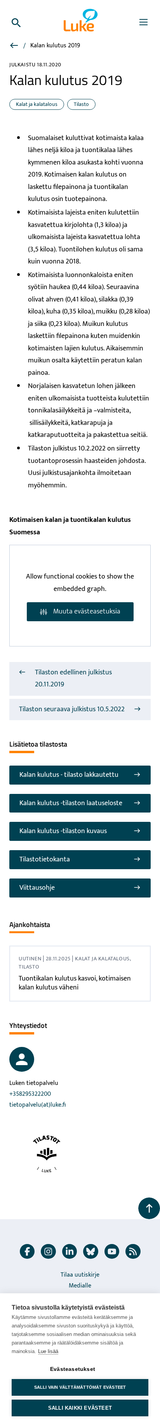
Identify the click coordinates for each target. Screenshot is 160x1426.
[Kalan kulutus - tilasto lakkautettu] (14, 47)
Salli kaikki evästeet (80, 1408)
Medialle (80, 1285)
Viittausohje (37, 888)
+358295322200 (30, 1094)
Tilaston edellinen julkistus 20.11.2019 (73, 679)
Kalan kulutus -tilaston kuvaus (63, 831)
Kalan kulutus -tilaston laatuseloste (70, 803)
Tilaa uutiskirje (80, 1275)
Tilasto (81, 104)
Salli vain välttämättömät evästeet (80, 1387)
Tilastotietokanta (44, 859)
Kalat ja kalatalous (36, 104)
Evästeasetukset (72, 1369)
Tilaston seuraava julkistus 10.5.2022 (72, 709)
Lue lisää (48, 1351)
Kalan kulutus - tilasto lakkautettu (68, 775)
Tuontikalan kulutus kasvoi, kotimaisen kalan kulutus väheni (75, 983)
